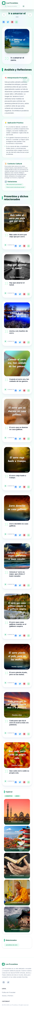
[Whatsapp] (16, 22)
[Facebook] (3, 22)
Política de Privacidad (8, 992)
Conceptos (8, 796)
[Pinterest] (12, 22)
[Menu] (23, 6)
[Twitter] (8, 22)
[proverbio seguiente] (30, 15)
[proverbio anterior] (4, 15)
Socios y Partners (7, 995)
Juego (17, 796)
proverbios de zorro (11, 945)
